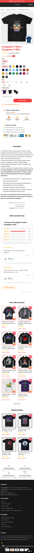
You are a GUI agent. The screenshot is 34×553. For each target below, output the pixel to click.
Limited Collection (19, 208)
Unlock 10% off (3, 546)
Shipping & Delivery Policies (7, 517)
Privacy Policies (5, 506)
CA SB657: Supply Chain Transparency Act (11, 510)
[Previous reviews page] (23, 291)
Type (3, 58)
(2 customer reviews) (14, 53)
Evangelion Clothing (11, 10)
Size (3, 79)
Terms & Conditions (6, 503)
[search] (29, 5)
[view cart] (32, 5)
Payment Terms (5, 520)
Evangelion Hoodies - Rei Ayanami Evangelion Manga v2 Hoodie (25, 323)
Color (3, 63)
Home (2, 10)
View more (17, 403)
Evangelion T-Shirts (24, 10)
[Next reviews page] (30, 291)
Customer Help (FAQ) (6, 526)
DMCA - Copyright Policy (7, 508)
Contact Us (4, 524)
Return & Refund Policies (7, 522)
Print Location (5, 87)
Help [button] (31, 551)
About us (3, 501)
